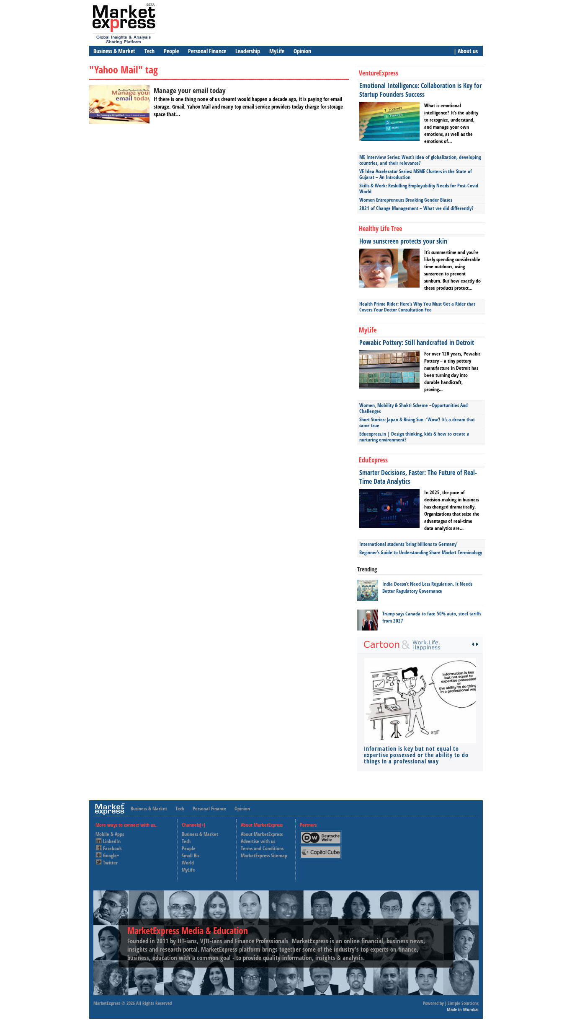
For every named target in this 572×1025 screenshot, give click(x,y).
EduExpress (373, 459)
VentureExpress (378, 73)
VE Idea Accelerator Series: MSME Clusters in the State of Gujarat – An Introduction (415, 174)
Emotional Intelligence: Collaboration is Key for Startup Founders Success (420, 90)
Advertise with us (258, 841)
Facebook (112, 848)
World (188, 862)
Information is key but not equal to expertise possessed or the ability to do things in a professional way (416, 755)
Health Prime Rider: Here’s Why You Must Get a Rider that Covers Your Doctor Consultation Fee (417, 306)
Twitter (110, 862)
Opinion (302, 51)
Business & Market (114, 51)
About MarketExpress (262, 834)
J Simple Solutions (462, 1003)
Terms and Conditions (262, 848)
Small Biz (190, 855)
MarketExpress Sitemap (264, 855)
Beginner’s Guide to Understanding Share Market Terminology (420, 552)
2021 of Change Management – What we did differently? (416, 208)
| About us (465, 51)
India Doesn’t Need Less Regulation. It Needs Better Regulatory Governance (427, 587)
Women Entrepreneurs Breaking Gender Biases (405, 199)
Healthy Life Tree (380, 228)
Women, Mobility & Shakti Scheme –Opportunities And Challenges (413, 408)
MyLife (276, 51)
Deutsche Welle (322, 834)
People (171, 51)
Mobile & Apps (109, 834)
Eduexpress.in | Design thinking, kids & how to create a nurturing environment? (414, 436)
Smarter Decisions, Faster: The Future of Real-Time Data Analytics (418, 477)
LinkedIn (112, 841)
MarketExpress (106, 1003)
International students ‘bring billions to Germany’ (408, 544)
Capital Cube (320, 848)
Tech (149, 51)
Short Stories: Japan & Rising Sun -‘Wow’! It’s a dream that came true (417, 422)
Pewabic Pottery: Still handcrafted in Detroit (416, 342)
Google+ (111, 855)
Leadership (247, 51)
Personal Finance (207, 51)
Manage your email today (190, 90)
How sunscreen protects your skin (403, 241)
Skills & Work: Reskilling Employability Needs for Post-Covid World (418, 188)
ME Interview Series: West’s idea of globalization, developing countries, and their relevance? (420, 159)
